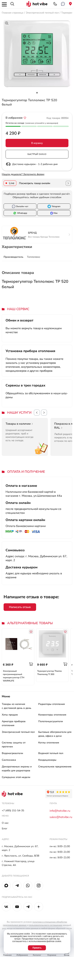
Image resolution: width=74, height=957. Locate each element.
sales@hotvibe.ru (61, 817)
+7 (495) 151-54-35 (13, 810)
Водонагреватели (12, 753)
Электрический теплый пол (42, 12)
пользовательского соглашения (45, 925)
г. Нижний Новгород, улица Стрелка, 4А (18, 863)
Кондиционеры (47, 760)
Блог (4, 828)
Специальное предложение (54, 766)
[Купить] (31, 664)
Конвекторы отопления (52, 714)
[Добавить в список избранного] (25, 117)
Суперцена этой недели (16, 777)
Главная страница (12, 12)
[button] (37, 412)
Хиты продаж (10, 714)
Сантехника (9, 760)
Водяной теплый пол (50, 753)
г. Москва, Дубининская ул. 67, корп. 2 (20, 848)
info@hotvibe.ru (60, 811)
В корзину (37, 143)
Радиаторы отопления (51, 704)
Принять (37, 948)
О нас (5, 823)
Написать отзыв (20, 607)
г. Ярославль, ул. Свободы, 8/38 (20, 855)
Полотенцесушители (50, 721)
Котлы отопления (48, 742)
